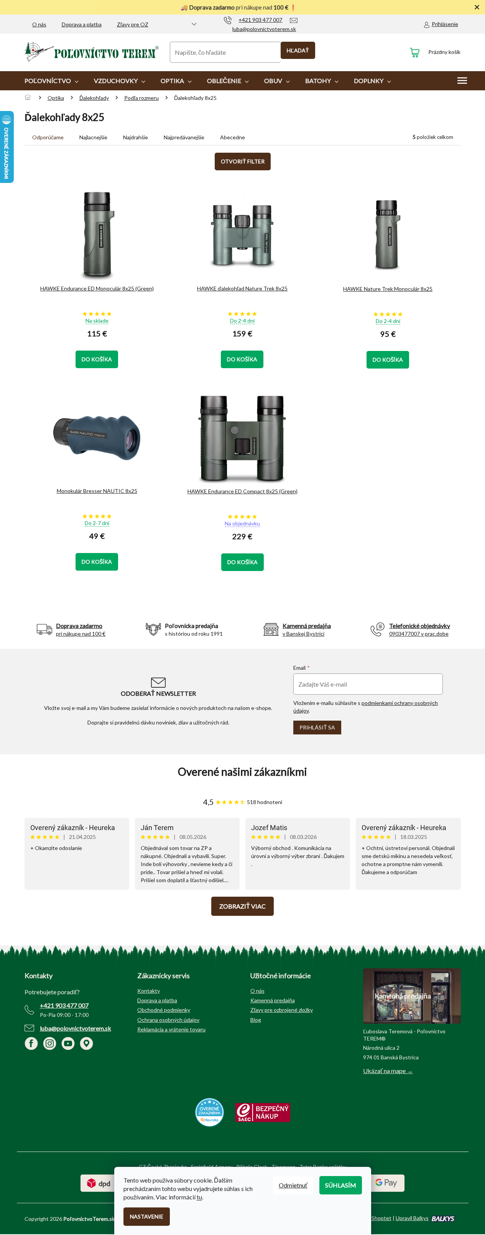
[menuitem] (51, 80)
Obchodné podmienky (163, 1010)
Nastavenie (146, 1216)
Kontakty (148, 990)
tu (199, 1197)
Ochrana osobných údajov (168, 1019)
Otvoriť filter (243, 161)
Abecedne (232, 137)
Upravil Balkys (412, 1218)
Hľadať (298, 50)
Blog (255, 1019)
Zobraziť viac (242, 906)
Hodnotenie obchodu (243, 772)
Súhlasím (340, 1185)
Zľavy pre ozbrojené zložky (281, 1010)
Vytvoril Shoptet (371, 1218)
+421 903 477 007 (64, 1005)
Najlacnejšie (93, 137)
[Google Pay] (386, 1182)
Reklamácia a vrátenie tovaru (171, 1029)
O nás (39, 24)
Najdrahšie (135, 137)
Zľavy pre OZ (132, 24)
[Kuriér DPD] (98, 1182)
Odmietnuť (293, 1185)
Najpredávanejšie (184, 137)
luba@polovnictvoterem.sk (75, 1028)
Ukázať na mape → (388, 1070)
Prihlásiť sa (317, 727)
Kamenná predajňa (272, 1000)
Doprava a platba (82, 24)
